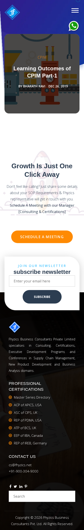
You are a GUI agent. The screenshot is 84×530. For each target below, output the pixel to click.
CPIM (42, 57)
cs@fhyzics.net (20, 465)
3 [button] (46, 124)
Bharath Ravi (34, 86)
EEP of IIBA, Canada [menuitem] (28, 435)
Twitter (15, 487)
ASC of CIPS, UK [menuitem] (25, 412)
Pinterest (26, 487)
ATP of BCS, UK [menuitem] (25, 428)
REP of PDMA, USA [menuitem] (27, 420)
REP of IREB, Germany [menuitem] (30, 443)
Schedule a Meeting (42, 236)
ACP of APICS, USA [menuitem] (27, 405)
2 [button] (42, 124)
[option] (42, 73)
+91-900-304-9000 (23, 471)
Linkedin (20, 487)
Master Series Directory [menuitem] (32, 397)
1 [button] (38, 124)
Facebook (10, 487)
